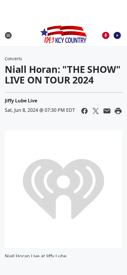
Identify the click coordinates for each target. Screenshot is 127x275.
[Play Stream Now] (117, 35)
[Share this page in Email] (107, 111)
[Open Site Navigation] (8, 35)
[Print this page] (118, 111)
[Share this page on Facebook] (84, 111)
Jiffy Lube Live (21, 100)
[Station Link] (63, 35)
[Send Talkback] (105, 35)
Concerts (13, 58)
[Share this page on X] (96, 111)
